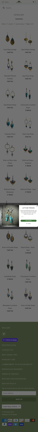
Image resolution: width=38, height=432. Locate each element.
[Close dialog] (37, 206)
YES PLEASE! (28, 220)
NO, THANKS (28, 223)
